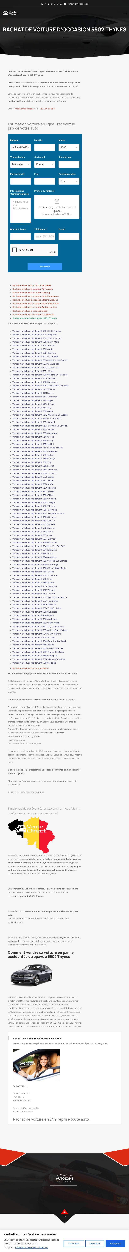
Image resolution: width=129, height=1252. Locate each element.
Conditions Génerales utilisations (31, 1247)
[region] (64, 1241)
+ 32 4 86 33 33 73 (53, 3)
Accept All (115, 1243)
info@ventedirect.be (78, 3)
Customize (73, 1243)
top (64, 1216)
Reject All (95, 1243)
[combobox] (38, 236)
